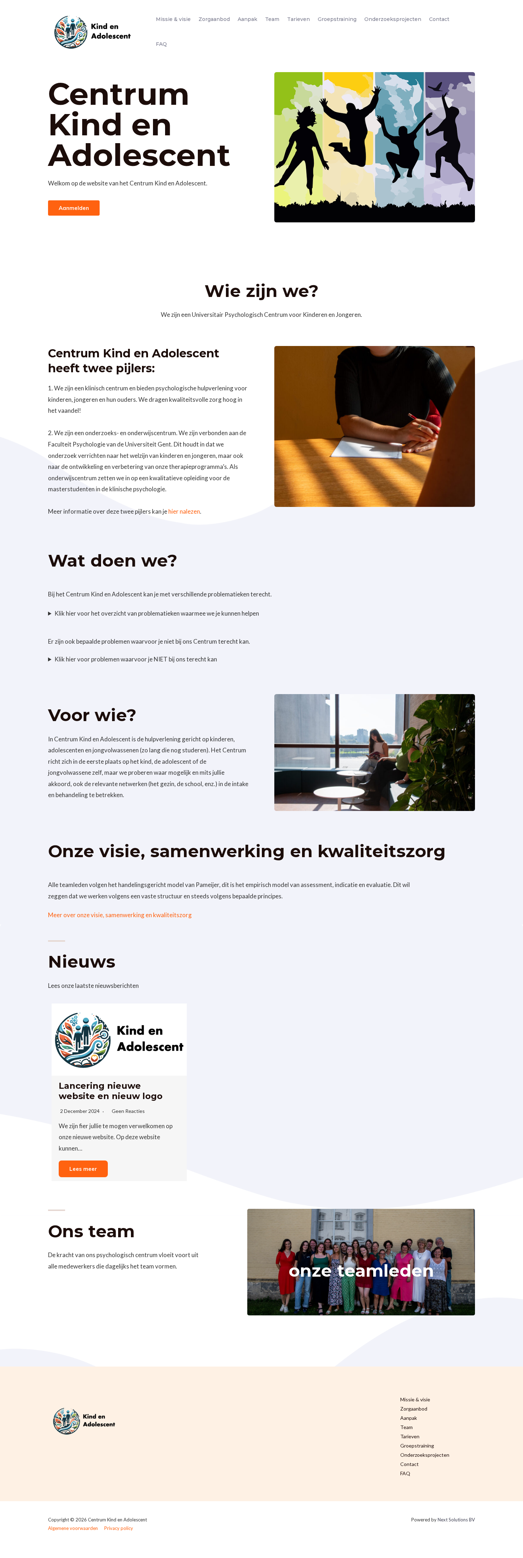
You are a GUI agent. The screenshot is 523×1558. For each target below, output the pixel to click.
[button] (74, 208)
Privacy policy (118, 1528)
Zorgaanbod (214, 19)
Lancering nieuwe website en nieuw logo (111, 1091)
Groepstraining (337, 19)
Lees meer (83, 1168)
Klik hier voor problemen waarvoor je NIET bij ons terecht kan (135, 659)
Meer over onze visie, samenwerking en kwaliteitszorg (120, 915)
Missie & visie (173, 19)
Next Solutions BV (456, 1519)
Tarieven (298, 19)
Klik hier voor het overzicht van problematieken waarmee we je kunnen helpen (156, 613)
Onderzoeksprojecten (392, 19)
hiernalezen (184, 511)
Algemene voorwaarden (73, 1528)
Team (272, 19)
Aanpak (247, 19)
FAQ (161, 44)
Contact (439, 19)
